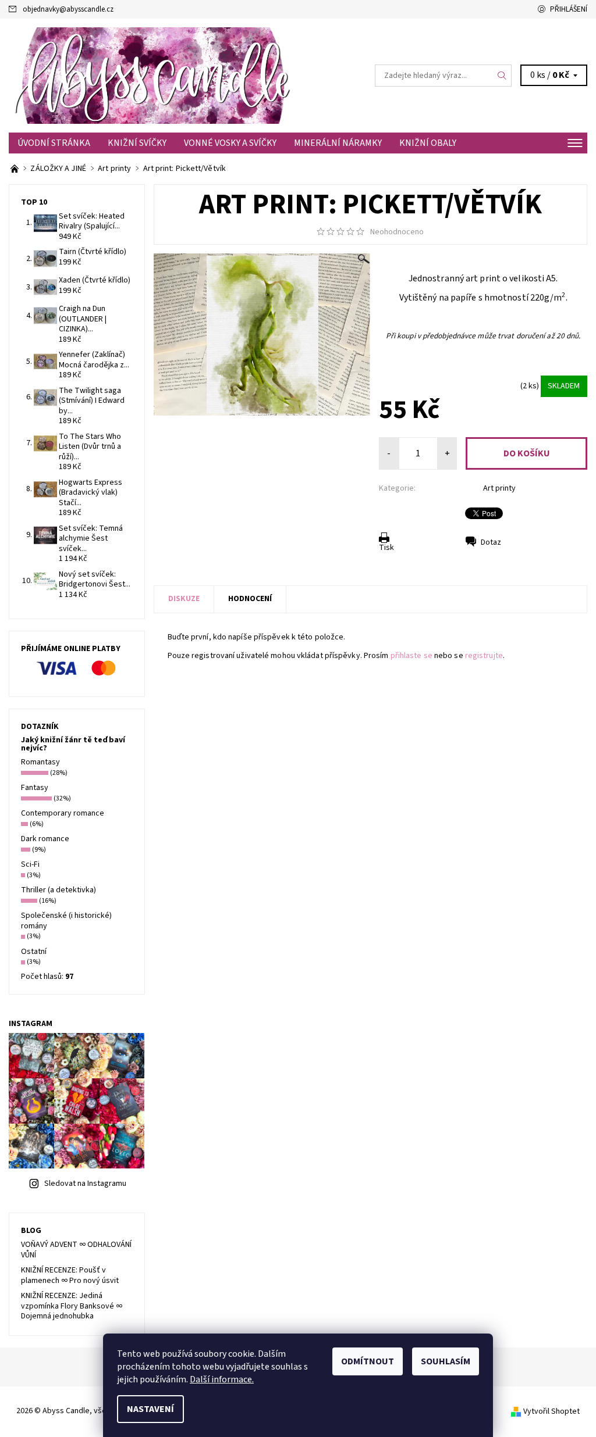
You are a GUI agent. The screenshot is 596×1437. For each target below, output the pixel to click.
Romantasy (40, 762)
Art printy (499, 488)
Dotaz (491, 542)
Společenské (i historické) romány (66, 921)
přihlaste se (411, 656)
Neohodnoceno (397, 232)
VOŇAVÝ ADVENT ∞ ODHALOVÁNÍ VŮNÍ (76, 1250)
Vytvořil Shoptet (551, 1411)
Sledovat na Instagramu (85, 1183)
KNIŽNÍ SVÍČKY (137, 143)
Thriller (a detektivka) (58, 890)
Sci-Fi (30, 864)
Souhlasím (445, 1361)
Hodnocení (250, 599)
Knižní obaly (427, 143)
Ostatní (34, 951)
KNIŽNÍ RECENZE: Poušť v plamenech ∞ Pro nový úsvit (70, 1275)
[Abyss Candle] (153, 75)
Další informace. (222, 1379)
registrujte (484, 656)
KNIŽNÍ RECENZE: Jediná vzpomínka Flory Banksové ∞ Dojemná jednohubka (71, 1306)
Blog (31, 1230)
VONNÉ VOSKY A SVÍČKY (230, 143)
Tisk (386, 547)
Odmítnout (367, 1361)
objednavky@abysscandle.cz (68, 9)
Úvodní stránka (53, 143)
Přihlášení (568, 9)
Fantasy (34, 787)
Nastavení (150, 1409)
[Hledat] (502, 76)
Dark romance (45, 839)
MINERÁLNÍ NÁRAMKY (338, 143)
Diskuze (184, 599)
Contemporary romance (62, 813)
